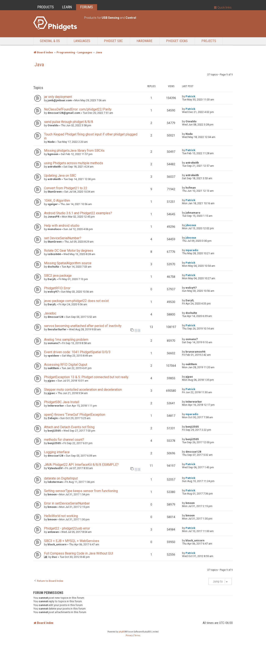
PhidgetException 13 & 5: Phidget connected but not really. (86, 377)
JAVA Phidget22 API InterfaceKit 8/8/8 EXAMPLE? (81, 465)
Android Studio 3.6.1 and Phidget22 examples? (78, 213)
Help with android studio (61, 226)
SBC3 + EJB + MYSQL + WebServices (71, 541)
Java (39, 65)
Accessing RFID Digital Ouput (65, 365)
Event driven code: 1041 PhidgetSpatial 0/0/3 (77, 352)
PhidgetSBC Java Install (61, 402)
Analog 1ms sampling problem (66, 340)
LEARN (67, 7)
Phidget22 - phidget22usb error (67, 528)
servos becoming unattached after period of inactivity (82, 326)
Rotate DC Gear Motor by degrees (68, 251)
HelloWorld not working (61, 516)
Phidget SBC (113, 41)
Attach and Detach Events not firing (69, 427)
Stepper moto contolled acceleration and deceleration (83, 390)
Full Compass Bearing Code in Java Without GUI (78, 553)
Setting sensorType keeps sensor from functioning (81, 491)
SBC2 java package (58, 276)
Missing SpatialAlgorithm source (67, 263)
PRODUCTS (45, 7)
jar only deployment (58, 97)
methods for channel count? (64, 440)
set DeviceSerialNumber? (62, 238)
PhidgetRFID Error (57, 288)
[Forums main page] (56, 23)
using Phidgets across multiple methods (73, 163)
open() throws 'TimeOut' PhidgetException (74, 415)
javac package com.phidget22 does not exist (76, 301)
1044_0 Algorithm (57, 201)
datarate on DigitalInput (61, 478)
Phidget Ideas (177, 41)
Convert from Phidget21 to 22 (65, 188)
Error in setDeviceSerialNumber (67, 503)
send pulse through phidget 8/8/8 (68, 122)
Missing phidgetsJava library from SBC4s (74, 151)
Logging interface (57, 452)
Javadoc (50, 313)
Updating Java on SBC (60, 176)
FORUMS (86, 7)
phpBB (122, 632)
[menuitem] (129, 635)
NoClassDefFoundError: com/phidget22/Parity (77, 109)
